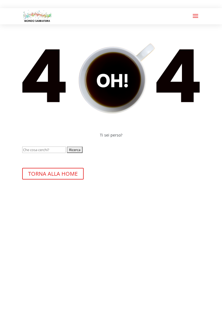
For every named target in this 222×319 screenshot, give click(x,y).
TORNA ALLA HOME (53, 173)
